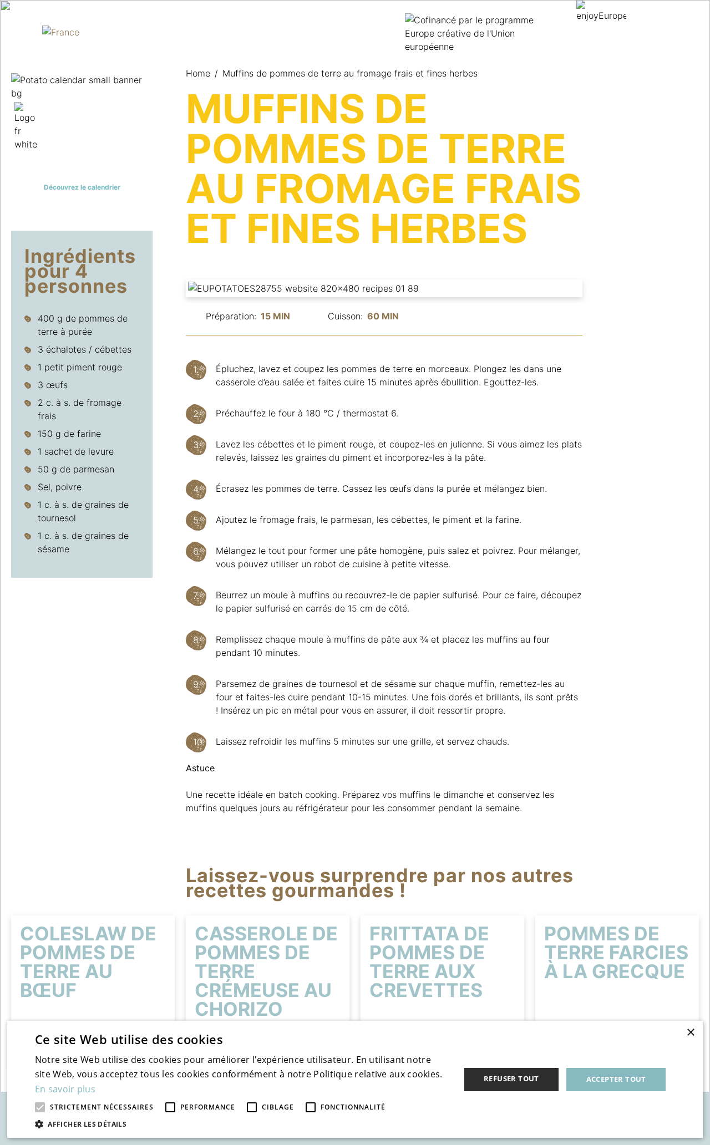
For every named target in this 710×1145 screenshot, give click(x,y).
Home (202, 73)
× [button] (690, 1033)
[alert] (355, 1079)
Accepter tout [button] (616, 1079)
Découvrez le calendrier (82, 187)
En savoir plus (65, 1089)
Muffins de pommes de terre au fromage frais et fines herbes (350, 73)
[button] (241, 1123)
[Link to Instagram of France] (17, 20)
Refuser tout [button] (511, 1078)
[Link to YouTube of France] (17, 44)
